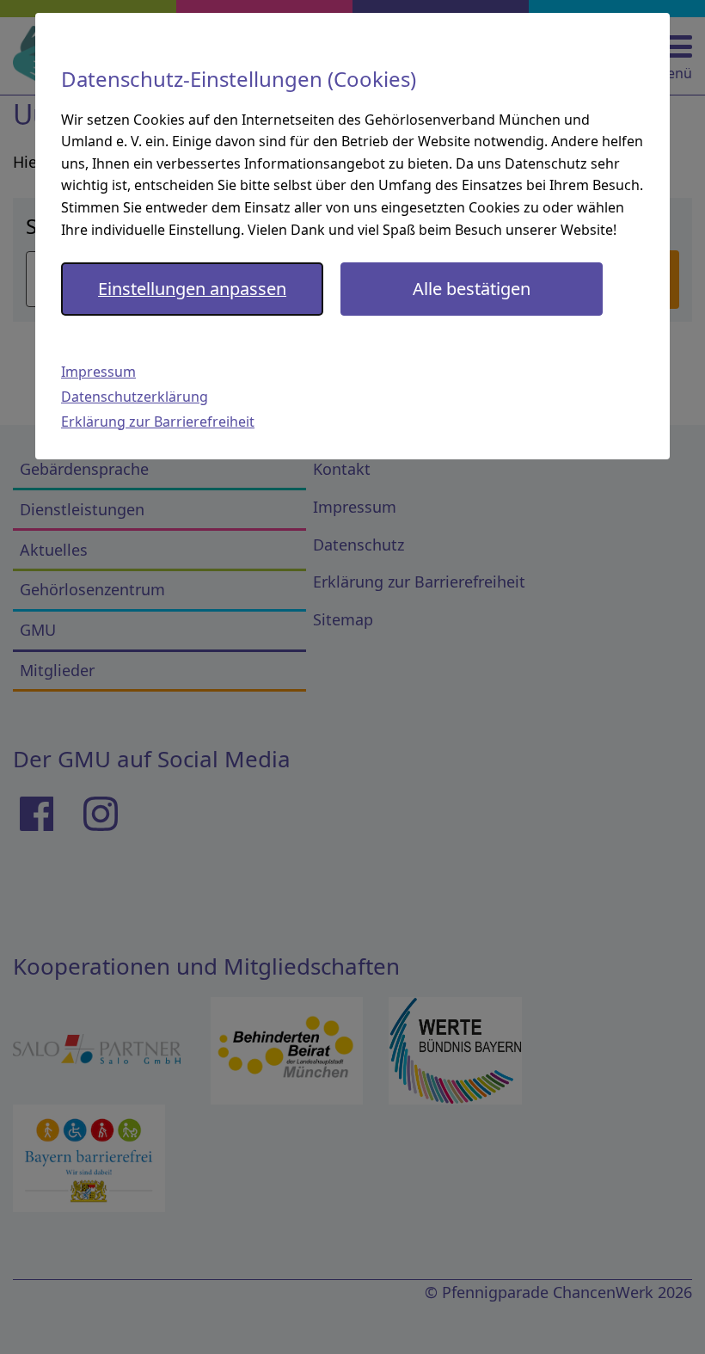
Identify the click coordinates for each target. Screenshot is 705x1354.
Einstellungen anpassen (192, 288)
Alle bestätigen (471, 288)
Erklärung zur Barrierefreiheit (157, 421)
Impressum (98, 371)
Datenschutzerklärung (134, 396)
